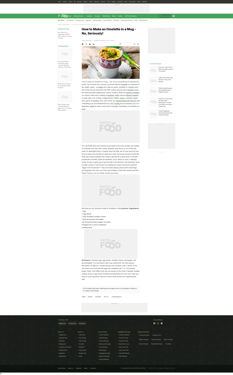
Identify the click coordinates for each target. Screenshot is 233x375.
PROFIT (70, 1)
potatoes (111, 95)
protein (135, 157)
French (131, 87)
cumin (135, 98)
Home (59, 24)
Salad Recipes (103, 338)
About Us (70, 368)
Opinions (88, 20)
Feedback (78, 368)
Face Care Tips (124, 350)
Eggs (84, 168)
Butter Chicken (168, 339)
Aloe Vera (82, 335)
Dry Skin (81, 344)
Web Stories (106, 16)
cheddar (114, 170)
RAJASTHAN (132, 1)
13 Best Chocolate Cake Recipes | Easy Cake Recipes (166, 79)
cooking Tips (80, 20)
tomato (129, 170)
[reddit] (93, 44)
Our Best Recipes (155, 64)
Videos (114, 16)
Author (86, 368)
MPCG (138, 1)
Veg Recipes (102, 332)
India (117, 95)
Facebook (125, 288)
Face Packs (82, 350)
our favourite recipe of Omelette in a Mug (107, 208)
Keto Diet (62, 341)
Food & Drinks (107, 20)
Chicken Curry (156, 335)
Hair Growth (82, 341)
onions (122, 98)
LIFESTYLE (96, 1)
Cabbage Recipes (104, 353)
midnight (133, 159)
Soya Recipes (103, 347)
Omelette (98, 296)
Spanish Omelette (132, 93)
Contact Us (93, 368)
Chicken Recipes (144, 335)
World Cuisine (97, 20)
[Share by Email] (134, 44)
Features (89, 16)
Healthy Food (63, 350)
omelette (124, 84)
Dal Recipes (102, 350)
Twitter (87, 291)
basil (121, 170)
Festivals (116, 20)
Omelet (90, 296)
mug (83, 109)
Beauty (81, 332)
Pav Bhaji (168, 344)
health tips (103, 288)
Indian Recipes (143, 332)
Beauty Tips (82, 353)
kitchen (120, 162)
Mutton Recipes (144, 339)
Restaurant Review (126, 20)
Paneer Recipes (104, 341)
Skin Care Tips (123, 347)
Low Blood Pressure (65, 347)
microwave (95, 168)
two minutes (97, 154)
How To (106, 296)
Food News (70, 20)
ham (105, 170)
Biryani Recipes (156, 339)
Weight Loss (62, 323)
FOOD (90, 1)
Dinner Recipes (103, 335)
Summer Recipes (124, 335)
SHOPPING (120, 1)
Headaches (62, 356)
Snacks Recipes (104, 359)
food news (95, 288)
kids (111, 162)
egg (84, 211)
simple (100, 87)
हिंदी (74, 1)
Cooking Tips (72, 323)
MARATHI (144, 1)
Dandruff (81, 347)
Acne (80, 356)
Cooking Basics (117, 296)
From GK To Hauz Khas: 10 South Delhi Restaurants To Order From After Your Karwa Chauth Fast (166, 102)
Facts (136, 20)
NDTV (59, 1)
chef (86, 87)
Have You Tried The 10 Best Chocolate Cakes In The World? (166, 69)
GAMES (113, 1)
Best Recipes (144, 20)
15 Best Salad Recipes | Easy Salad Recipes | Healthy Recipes (166, 90)
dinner (120, 159)
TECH (108, 1)
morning (103, 146)
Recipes (97, 16)
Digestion (62, 353)
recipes (112, 288)
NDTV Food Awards (131, 16)
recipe (92, 106)
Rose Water (82, 338)
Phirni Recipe (123, 356)
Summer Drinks (123, 341)
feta (136, 170)
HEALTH (103, 1)
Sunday (117, 103)
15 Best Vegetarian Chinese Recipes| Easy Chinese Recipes (165, 113)
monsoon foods (79, 16)
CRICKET (85, 1)
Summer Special (124, 332)
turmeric (96, 101)
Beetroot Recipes (104, 356)
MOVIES (79, 1)
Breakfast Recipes (156, 344)
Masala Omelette (132, 95)
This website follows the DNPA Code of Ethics (133, 368)
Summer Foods (123, 338)
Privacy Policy (61, 368)
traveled (130, 90)
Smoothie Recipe (124, 353)
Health (120, 16)
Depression (62, 344)
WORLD (65, 1)
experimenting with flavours (126, 101)
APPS (126, 1)
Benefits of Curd (124, 344)
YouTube (96, 291)
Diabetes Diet (63, 338)
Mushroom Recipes (105, 344)
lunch (115, 159)
